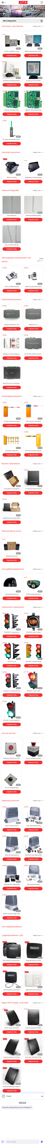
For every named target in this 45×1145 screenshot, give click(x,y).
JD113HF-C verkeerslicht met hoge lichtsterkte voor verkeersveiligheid (11, 691)
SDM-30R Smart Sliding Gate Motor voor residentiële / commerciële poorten (33, 855)
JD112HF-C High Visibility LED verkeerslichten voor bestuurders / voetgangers (12, 720)
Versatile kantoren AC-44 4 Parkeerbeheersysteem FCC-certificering (11, 325)
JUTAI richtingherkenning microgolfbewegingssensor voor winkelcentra (33, 594)
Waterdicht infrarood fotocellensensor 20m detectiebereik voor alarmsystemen (12, 556)
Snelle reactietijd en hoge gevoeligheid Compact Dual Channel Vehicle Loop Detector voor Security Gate (12, 51)
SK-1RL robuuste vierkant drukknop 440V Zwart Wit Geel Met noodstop (33, 758)
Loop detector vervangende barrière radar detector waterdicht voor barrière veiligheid (12, 489)
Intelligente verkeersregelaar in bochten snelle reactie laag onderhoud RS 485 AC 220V (12, 354)
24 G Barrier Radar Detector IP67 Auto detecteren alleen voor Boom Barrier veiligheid (33, 489)
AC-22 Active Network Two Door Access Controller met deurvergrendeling (33, 354)
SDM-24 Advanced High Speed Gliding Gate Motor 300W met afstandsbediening (12, 914)
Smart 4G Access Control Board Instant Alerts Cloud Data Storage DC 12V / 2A (12, 383)
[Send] (42, 1141)
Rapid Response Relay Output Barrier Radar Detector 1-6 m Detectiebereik (11, 518)
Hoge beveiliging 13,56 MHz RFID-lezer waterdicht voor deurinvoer (12, 1057)
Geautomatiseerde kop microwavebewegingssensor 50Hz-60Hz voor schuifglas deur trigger (12, 594)
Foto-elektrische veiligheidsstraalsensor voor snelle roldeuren (12, 215)
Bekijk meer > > (38, 26)
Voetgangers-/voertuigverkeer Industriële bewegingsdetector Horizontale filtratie (33, 177)
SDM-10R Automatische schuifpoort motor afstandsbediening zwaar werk (11, 855)
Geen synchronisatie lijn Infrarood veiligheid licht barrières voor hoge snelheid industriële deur (11, 245)
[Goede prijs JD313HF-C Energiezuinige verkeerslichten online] (33, 651)
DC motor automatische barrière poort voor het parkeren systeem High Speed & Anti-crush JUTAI (12, 139)
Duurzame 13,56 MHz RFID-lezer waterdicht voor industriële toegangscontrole (33, 1057)
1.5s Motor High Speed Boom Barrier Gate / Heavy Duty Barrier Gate (11, 421)
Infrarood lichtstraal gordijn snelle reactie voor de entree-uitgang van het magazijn (33, 215)
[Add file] (2, 1141)
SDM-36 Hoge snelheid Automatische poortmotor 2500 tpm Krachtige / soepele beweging (11, 826)
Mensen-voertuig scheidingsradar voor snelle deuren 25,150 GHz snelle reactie (12, 177)
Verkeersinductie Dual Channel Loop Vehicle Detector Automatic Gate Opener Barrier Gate (33, 51)
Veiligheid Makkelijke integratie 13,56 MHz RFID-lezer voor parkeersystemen (12, 1087)
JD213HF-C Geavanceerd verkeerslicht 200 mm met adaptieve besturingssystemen (11, 632)
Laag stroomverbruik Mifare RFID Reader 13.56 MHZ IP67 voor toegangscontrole (33, 1028)
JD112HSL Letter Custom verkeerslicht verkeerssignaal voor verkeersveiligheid (33, 632)
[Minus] (42, 1096)
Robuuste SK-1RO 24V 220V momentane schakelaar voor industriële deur (11, 758)
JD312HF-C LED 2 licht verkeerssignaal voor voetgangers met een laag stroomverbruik (33, 691)
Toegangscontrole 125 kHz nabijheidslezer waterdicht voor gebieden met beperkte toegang (33, 960)
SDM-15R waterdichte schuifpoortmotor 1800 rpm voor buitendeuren (33, 884)
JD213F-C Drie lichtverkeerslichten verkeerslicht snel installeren (12, 662)
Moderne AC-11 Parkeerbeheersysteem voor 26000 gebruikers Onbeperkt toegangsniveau (33, 325)
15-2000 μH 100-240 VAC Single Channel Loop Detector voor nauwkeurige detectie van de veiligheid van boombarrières (33, 81)
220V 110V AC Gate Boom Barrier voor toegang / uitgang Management (33, 421)
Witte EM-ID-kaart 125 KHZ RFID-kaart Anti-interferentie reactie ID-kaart (33, 990)
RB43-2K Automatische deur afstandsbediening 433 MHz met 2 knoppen (33, 287)
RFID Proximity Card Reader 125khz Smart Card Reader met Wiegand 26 (12, 990)
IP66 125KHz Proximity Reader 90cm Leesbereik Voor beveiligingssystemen (12, 960)
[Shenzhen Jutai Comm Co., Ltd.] (23, 2)
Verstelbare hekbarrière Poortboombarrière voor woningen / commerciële (12, 451)
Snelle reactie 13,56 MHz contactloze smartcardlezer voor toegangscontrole (12, 1028)
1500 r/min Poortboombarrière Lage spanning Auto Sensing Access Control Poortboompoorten (33, 451)
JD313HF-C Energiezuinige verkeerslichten (33, 662)
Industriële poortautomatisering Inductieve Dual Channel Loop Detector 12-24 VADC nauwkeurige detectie (12, 81)
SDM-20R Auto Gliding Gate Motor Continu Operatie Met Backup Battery (12, 884)
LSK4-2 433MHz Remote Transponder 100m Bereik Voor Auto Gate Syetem (12, 287)
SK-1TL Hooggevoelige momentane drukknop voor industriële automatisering (11, 788)
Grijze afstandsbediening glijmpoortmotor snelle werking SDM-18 (33, 826)
